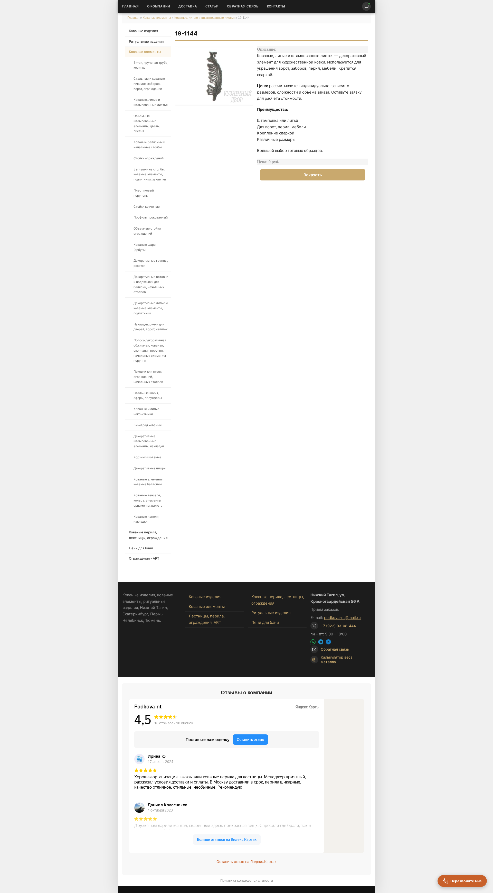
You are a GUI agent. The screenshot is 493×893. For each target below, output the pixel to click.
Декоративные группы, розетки (151, 263)
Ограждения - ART (144, 558)
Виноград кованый (148, 425)
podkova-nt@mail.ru (342, 617)
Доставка (187, 6)
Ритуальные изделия (146, 41)
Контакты (276, 6)
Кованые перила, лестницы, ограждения (148, 535)
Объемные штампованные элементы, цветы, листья (147, 123)
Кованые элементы (157, 18)
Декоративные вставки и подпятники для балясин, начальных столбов (151, 284)
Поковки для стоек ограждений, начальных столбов (148, 377)
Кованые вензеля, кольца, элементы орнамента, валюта (148, 500)
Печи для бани (141, 548)
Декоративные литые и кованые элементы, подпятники (151, 308)
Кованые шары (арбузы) (145, 247)
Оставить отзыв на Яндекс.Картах (246, 861)
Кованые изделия (143, 31)
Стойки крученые (147, 206)
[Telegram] (320, 641)
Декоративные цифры (150, 468)
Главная (130, 6)
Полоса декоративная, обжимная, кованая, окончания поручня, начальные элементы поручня (150, 350)
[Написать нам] (366, 6)
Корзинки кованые (147, 457)
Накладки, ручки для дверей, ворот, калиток (150, 326)
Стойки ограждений (149, 158)
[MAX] (328, 641)
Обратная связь (243, 6)
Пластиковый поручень (144, 192)
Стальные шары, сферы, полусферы (148, 395)
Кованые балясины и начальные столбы (149, 144)
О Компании (158, 6)
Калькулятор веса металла (337, 659)
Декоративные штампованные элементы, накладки (149, 441)
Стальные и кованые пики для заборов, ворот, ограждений (149, 84)
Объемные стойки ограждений (147, 230)
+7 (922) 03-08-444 (338, 626)
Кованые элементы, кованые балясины (148, 481)
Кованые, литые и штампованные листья (204, 18)
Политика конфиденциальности (246, 880)
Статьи (212, 6)
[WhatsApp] (313, 641)
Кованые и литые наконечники (146, 411)
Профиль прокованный (151, 217)
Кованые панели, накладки (146, 519)
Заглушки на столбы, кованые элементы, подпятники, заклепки (150, 174)
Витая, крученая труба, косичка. (151, 65)
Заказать (313, 174)
